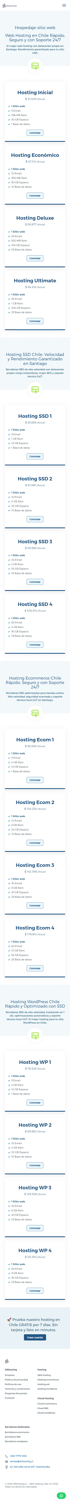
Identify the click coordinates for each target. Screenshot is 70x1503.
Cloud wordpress (46, 1412)
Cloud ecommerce (47, 1403)
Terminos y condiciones (17, 1388)
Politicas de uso (13, 1384)
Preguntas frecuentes (16, 1393)
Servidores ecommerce (17, 1432)
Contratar (35, 132)
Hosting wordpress (47, 1388)
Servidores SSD (13, 1436)
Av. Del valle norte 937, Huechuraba (30, 1466)
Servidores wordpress (16, 1441)
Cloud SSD (42, 1408)
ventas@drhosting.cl (21, 1461)
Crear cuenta (35, 1337)
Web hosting (44, 1375)
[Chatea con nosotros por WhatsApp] (61, 1495)
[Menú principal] (64, 5)
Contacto (9, 1398)
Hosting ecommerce (48, 1379)
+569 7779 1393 (18, 1456)
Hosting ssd (43, 1384)
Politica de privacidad (16, 1379)
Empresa (9, 1375)
